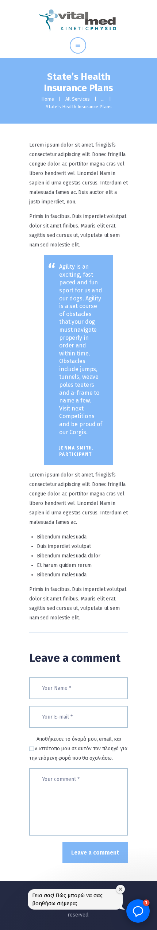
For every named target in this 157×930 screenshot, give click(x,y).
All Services (77, 99)
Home (47, 99)
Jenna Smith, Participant (76, 450)
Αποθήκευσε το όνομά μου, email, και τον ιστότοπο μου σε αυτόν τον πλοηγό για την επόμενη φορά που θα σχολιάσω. (78, 748)
